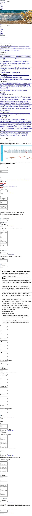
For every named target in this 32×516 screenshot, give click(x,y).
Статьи (1, 4)
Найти (8, 1)
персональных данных (11, 192)
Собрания (1, 8)
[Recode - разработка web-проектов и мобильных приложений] (3, 188)
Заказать (2, 267)
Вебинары (1, 5)
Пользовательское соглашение (4, 186)
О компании (2, 184)
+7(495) (2, 2)
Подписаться (2, 513)
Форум (1, 30)
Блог (1, 3)
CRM (1, 31)
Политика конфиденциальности (13, 186)
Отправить (2, 180)
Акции (1, 9)
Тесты (1, 32)
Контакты (1, 33)
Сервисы (1, 6)
